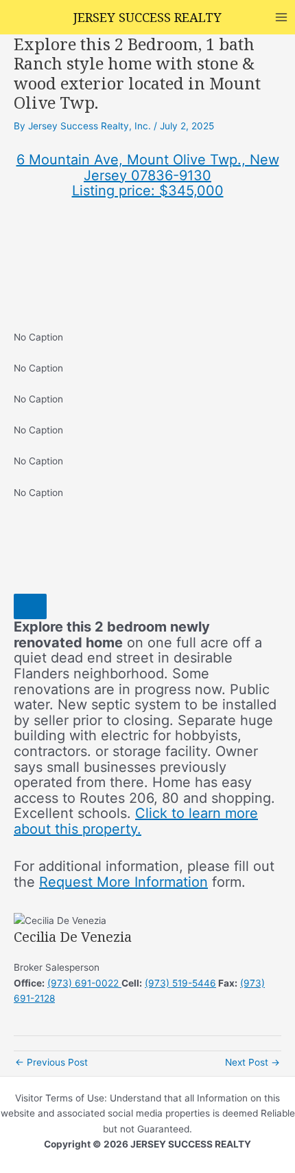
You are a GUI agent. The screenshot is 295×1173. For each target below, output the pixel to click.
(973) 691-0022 (84, 983)
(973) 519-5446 (180, 983)
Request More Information (123, 882)
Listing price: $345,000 (148, 190)
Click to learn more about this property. (136, 821)
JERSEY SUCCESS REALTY (147, 17)
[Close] (30, 607)
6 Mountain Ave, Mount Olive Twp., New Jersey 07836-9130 (147, 167)
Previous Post (51, 1062)
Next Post (252, 1062)
